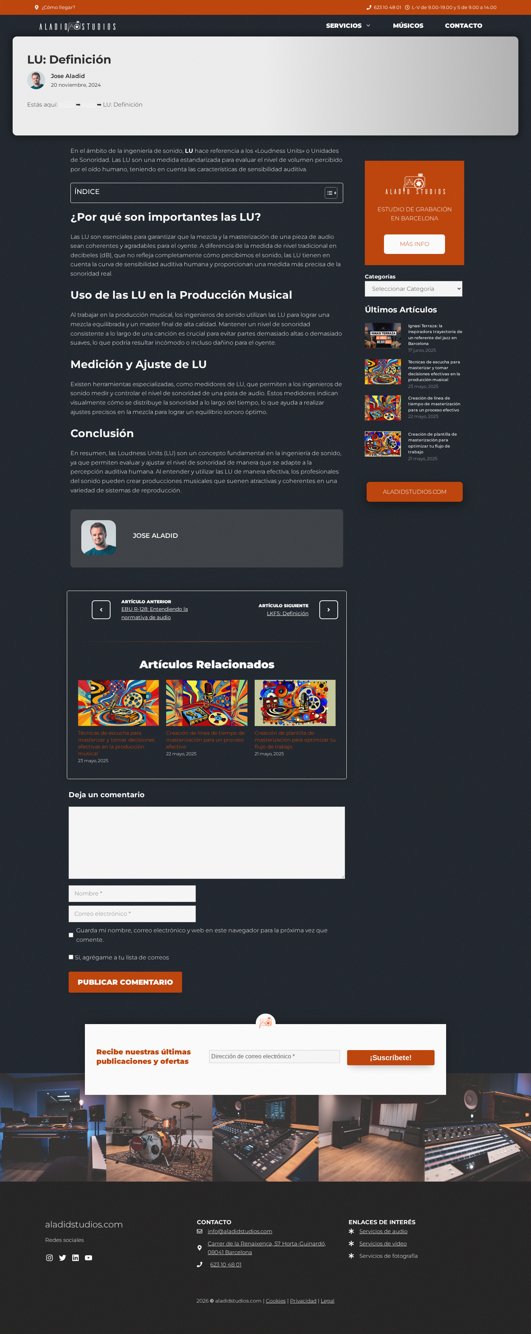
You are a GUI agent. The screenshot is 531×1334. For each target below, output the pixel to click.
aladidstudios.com (414, 491)
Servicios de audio (383, 1231)
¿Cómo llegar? (58, 7)
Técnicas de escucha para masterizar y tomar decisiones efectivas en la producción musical (116, 743)
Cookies (276, 1301)
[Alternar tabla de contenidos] (327, 193)
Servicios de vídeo (383, 1243)
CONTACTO (463, 25)
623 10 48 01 (387, 7)
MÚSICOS (408, 25)
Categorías (380, 276)
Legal (327, 1301)
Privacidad (303, 1301)
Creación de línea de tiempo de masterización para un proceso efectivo (205, 740)
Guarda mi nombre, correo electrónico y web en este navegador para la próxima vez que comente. (202, 935)
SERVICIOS (344, 25)
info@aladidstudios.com (240, 1231)
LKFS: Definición (287, 613)
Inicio (66, 104)
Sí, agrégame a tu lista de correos (121, 957)
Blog (88, 104)
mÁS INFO (414, 244)
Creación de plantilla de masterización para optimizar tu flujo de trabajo (295, 740)
